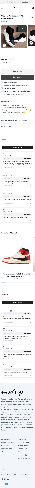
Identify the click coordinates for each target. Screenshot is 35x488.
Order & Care (6, 126)
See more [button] (28, 165)
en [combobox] (5, 139)
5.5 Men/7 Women (9, 63)
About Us (4, 452)
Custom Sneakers (7, 442)
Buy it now (17, 77)
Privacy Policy (23, 455)
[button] (17, 147)
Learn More (25, 2)
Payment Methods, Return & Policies (14, 120)
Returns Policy (23, 445)
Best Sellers (5, 445)
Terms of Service (24, 458)
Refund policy (23, 449)
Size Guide (11, 58)
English (5, 469)
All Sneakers (5, 439)
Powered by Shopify (24, 475)
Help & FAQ (22, 439)
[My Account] (29, 7)
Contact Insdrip (6, 449)
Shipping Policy (23, 442)
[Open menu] (1, 8)
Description (5, 101)
